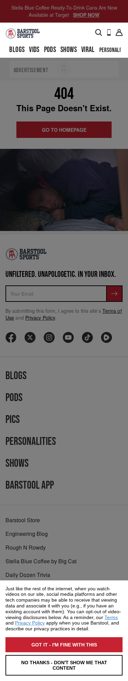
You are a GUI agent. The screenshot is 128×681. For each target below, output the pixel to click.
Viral (88, 50)
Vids (34, 50)
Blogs (17, 50)
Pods (50, 50)
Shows (68, 50)
